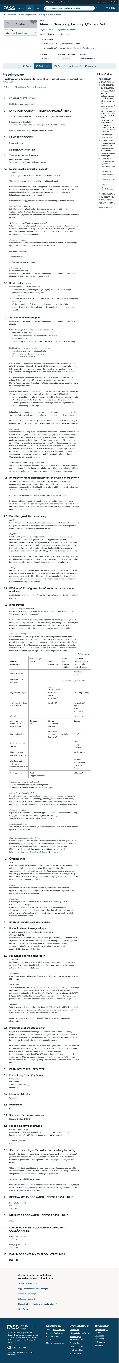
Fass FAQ (99, 1345)
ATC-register (100, 1342)
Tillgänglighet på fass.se (80, 1333)
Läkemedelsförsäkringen (83, 48)
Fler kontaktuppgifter (55, 1343)
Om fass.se (74, 1329)
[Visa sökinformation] (97, 8)
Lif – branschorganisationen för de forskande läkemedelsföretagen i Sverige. (22, 1340)
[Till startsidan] (5, 15)
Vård (30, 8)
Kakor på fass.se (76, 1346)
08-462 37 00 (59, 1329)
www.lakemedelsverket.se (34, 852)
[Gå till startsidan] (9, 8)
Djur (37, 8)
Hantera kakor (76, 1353)
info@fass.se (57, 1333)
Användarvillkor (76, 1350)
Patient (21, 8)
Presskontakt (75, 1343)
